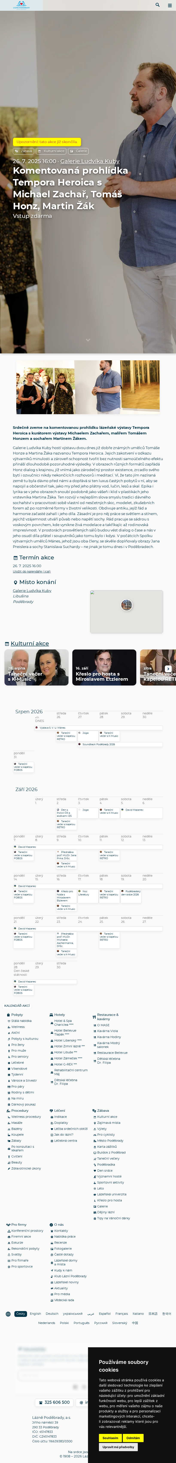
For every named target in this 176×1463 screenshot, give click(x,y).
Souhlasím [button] (110, 1438)
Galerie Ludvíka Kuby (89, 161)
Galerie (81, 151)
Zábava (26, 151)
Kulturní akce (54, 151)
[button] (127, 605)
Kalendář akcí (17, 1005)
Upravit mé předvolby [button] (118, 1447)
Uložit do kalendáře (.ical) (32, 571)
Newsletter (34, 1349)
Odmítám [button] (133, 1438)
